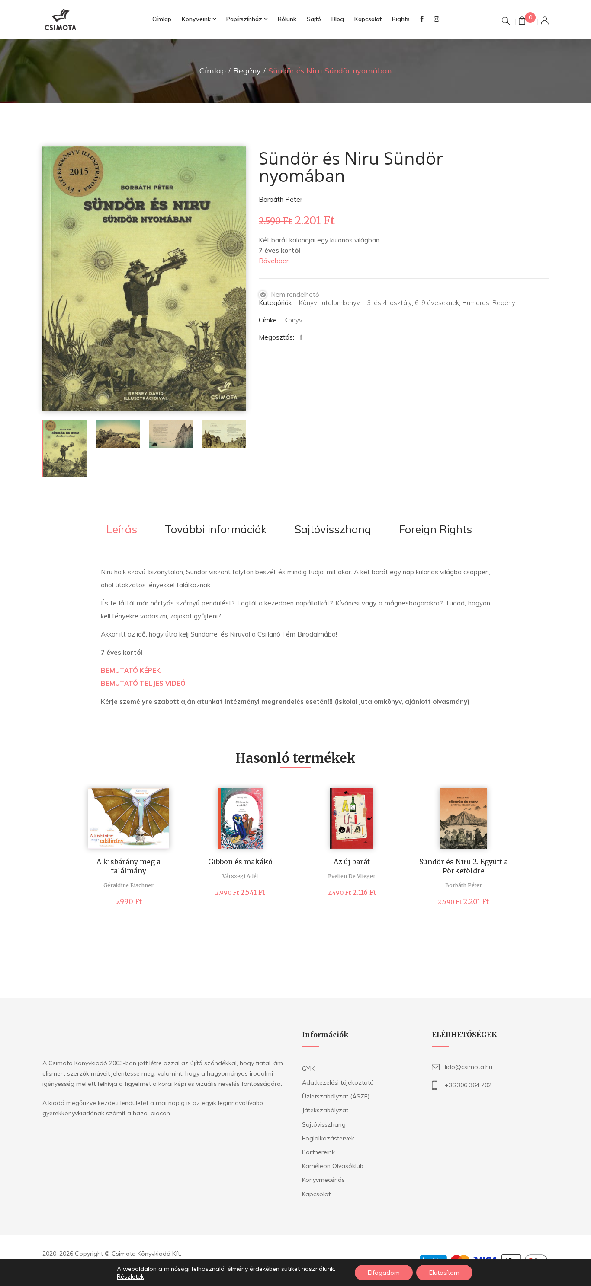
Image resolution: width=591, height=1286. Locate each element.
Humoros (475, 303)
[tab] (121, 530)
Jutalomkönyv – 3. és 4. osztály (366, 303)
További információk (216, 530)
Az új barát (352, 861)
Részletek (130, 1276)
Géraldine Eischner (128, 885)
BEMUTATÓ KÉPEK (131, 670)
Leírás (121, 530)
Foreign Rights (435, 530)
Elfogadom (384, 1272)
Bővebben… (277, 261)
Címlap (212, 71)
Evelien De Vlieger (352, 876)
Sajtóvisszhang (332, 530)
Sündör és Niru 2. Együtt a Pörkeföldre (463, 866)
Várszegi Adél (240, 876)
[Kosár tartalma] (522, 22)
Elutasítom (444, 1272)
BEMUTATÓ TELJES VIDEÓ (143, 683)
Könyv (308, 303)
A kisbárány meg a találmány (128, 866)
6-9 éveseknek (437, 303)
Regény (247, 71)
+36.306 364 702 (468, 1085)
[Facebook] (303, 337)
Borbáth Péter (280, 199)
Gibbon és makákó (240, 861)
